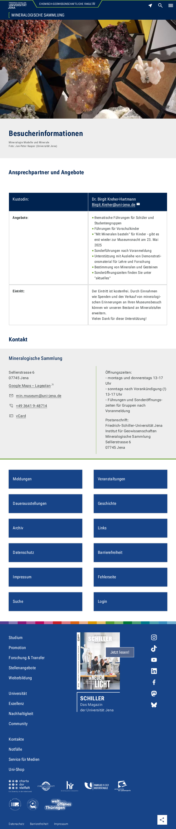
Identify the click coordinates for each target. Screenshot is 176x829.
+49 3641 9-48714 (31, 406)
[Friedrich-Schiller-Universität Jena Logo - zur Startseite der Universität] (17, 5)
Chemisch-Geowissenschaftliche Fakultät (67, 3)
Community (18, 723)
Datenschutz (16, 824)
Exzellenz (16, 703)
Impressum (61, 824)
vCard (21, 416)
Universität (18, 693)
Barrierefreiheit (39, 824)
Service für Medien (24, 759)
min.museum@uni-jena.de (38, 396)
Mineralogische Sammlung (37, 15)
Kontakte (16, 739)
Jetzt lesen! (119, 652)
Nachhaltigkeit (21, 713)
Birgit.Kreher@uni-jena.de (113, 204)
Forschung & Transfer (26, 657)
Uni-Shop (16, 769)
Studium (15, 637)
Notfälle (15, 749)
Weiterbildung (20, 677)
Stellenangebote (22, 667)
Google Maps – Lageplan (31, 385)
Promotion (17, 647)
